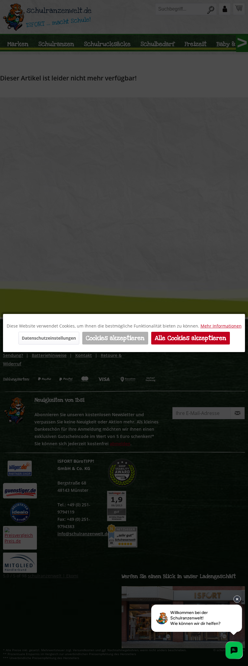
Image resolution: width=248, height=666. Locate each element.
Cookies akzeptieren (115, 338)
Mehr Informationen (221, 326)
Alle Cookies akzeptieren (190, 338)
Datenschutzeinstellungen (49, 338)
